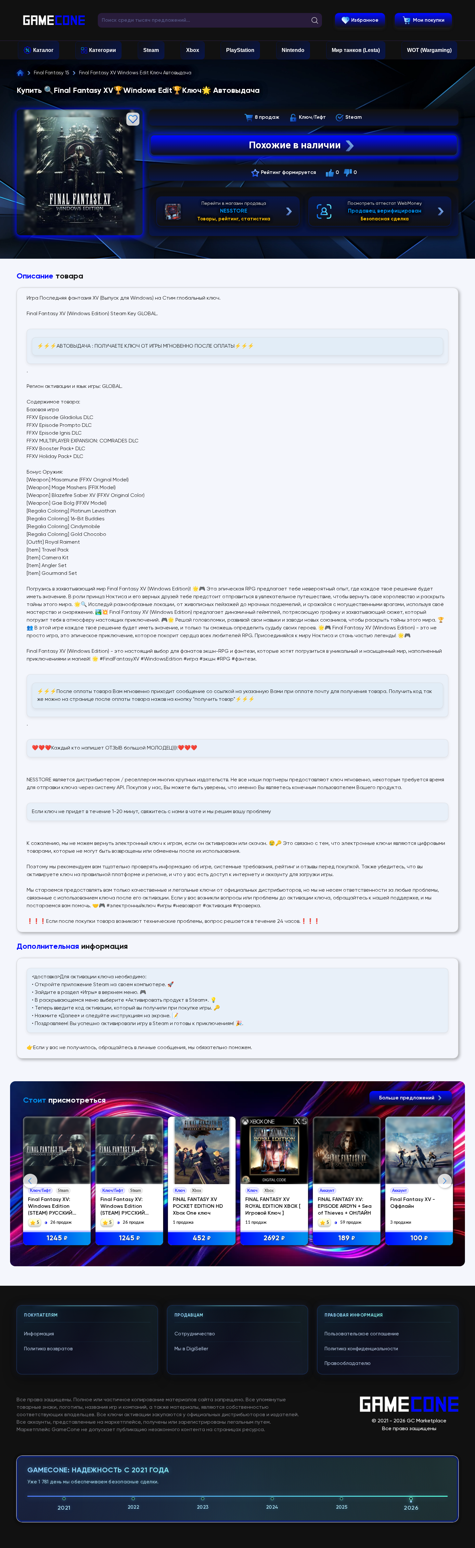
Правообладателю (348, 1363)
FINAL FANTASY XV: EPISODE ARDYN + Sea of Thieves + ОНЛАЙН (345, 1206)
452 (202, 1238)
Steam (151, 50)
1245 (57, 1238)
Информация (39, 1333)
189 (346, 1238)
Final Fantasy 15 (51, 72)
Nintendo (293, 50)
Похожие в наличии (295, 145)
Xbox (192, 50)
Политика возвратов (48, 1348)
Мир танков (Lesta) (356, 50)
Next (445, 1181)
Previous (30, 1181)
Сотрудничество (194, 1333)
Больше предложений (407, 1098)
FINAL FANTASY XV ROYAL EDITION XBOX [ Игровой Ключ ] (273, 1206)
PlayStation (240, 50)
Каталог (43, 50)
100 (419, 1238)
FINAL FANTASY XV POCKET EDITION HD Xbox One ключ (198, 1206)
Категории (102, 50)
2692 (274, 1238)
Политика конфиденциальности (361, 1348)
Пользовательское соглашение (362, 1333)
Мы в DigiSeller (191, 1348)
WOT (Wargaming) (429, 50)
